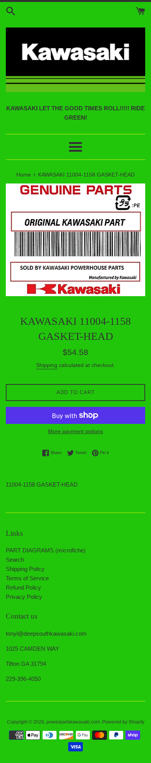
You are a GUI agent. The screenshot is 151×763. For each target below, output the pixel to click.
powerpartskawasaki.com (73, 722)
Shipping (46, 365)
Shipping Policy (25, 569)
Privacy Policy (24, 596)
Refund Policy (23, 587)
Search (15, 559)
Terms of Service (27, 578)
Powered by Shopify (123, 722)
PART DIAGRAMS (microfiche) (46, 550)
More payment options (75, 431)
